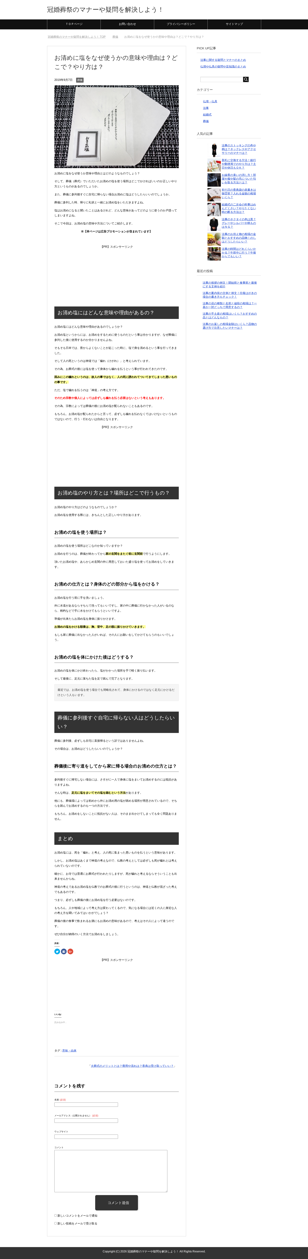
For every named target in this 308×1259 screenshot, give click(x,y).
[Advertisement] (116, 271)
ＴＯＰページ (74, 23)
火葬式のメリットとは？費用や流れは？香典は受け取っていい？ (132, 1065)
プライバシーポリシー (181, 23)
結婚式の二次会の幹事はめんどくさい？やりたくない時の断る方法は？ (239, 208)
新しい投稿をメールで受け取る (77, 1223)
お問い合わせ (127, 23)
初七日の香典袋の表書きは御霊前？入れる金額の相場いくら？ (239, 193)
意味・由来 (69, 1050)
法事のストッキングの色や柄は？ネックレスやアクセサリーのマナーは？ (239, 149)
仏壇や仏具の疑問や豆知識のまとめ (223, 66)
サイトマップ (234, 23)
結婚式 (207, 114)
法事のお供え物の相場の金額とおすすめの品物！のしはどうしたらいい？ (239, 238)
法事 (206, 108)
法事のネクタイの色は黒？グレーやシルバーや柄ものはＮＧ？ (239, 223)
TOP (79, 36)
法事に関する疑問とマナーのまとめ (223, 59)
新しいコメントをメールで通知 (77, 1215)
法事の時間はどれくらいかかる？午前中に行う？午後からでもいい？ (239, 252)
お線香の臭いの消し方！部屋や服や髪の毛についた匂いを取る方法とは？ (239, 178)
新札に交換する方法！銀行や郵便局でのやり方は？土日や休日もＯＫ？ (239, 164)
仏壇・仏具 (210, 101)
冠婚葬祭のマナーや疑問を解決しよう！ (105, 9)
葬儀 (79, 80)
